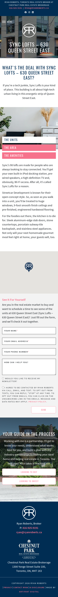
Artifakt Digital (29, 591)
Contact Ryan (20, 587)
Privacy (8, 587)
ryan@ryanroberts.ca (37, 8)
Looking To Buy (29, 472)
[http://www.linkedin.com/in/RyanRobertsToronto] (33, 12)
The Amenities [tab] (13, 155)
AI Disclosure (37, 587)
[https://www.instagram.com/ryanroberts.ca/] (29, 12)
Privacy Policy (37, 401)
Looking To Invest (29, 481)
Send (43, 410)
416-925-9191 (15, 8)
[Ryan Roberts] (29, 30)
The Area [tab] (10, 148)
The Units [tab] (11, 140)
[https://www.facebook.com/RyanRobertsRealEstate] (25, 12)
